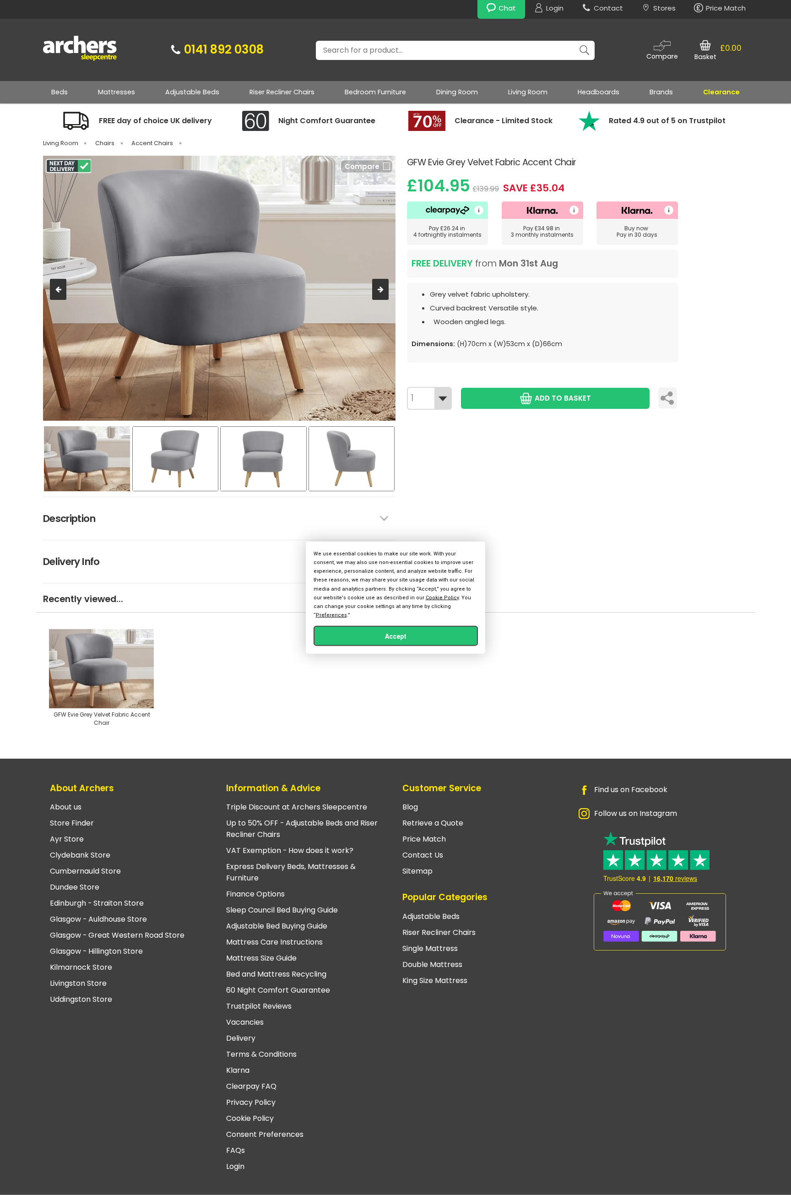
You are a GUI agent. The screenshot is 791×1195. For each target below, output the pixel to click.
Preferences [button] (331, 615)
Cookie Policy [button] (442, 597)
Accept (395, 636)
